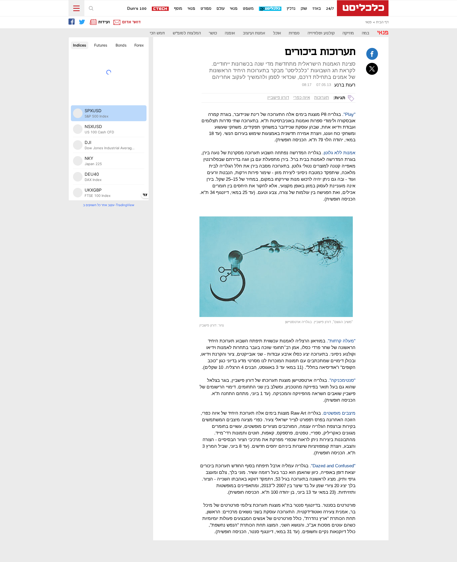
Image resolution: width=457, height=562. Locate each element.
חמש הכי (157, 33)
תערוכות (321, 97)
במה (365, 33)
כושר (213, 33)
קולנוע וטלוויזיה (321, 33)
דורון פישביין (278, 97)
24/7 (330, 8)
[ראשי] (363, 8)
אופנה (230, 33)
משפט (248, 8)
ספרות (294, 33)
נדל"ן (291, 8)
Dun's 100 (137, 8)
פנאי (233, 8)
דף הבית (382, 22)
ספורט (205, 8)
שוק (304, 8)
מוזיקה (348, 33)
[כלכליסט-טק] (270, 8)
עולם (221, 8)
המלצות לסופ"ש (187, 33)
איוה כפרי (301, 97)
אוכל (277, 33)
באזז (316, 8)
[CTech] (160, 9)
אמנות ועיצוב (254, 33)
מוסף (178, 8)
